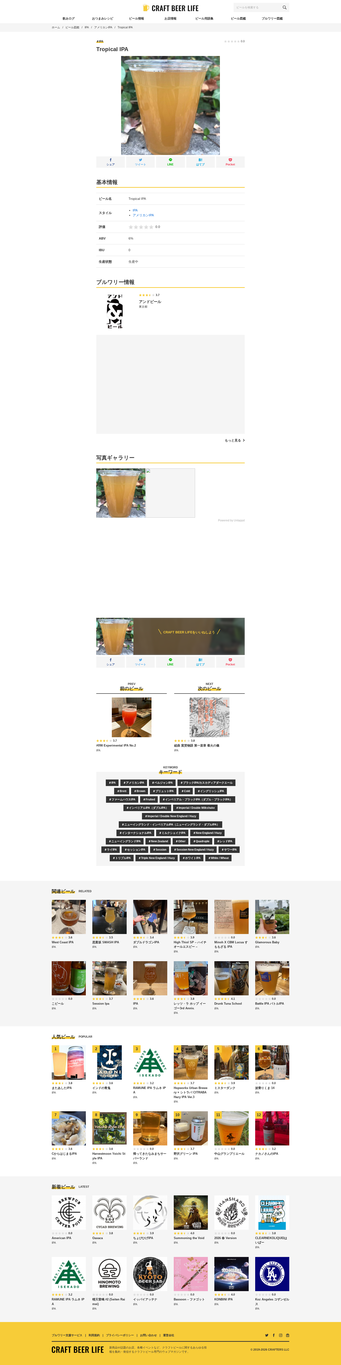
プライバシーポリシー (120, 1335)
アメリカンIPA (103, 27)
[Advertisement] (170, 566)
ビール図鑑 (72, 27)
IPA (87, 27)
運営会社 (168, 1335)
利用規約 (94, 1335)
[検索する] (284, 7)
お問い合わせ (148, 1335)
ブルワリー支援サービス (67, 1335)
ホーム (56, 27)
